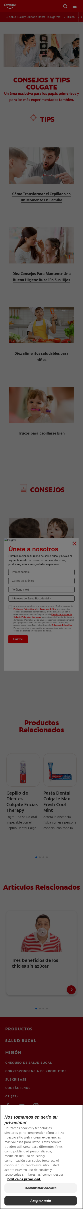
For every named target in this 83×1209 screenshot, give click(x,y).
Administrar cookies (41, 1188)
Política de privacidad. (24, 1179)
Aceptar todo (40, 1201)
